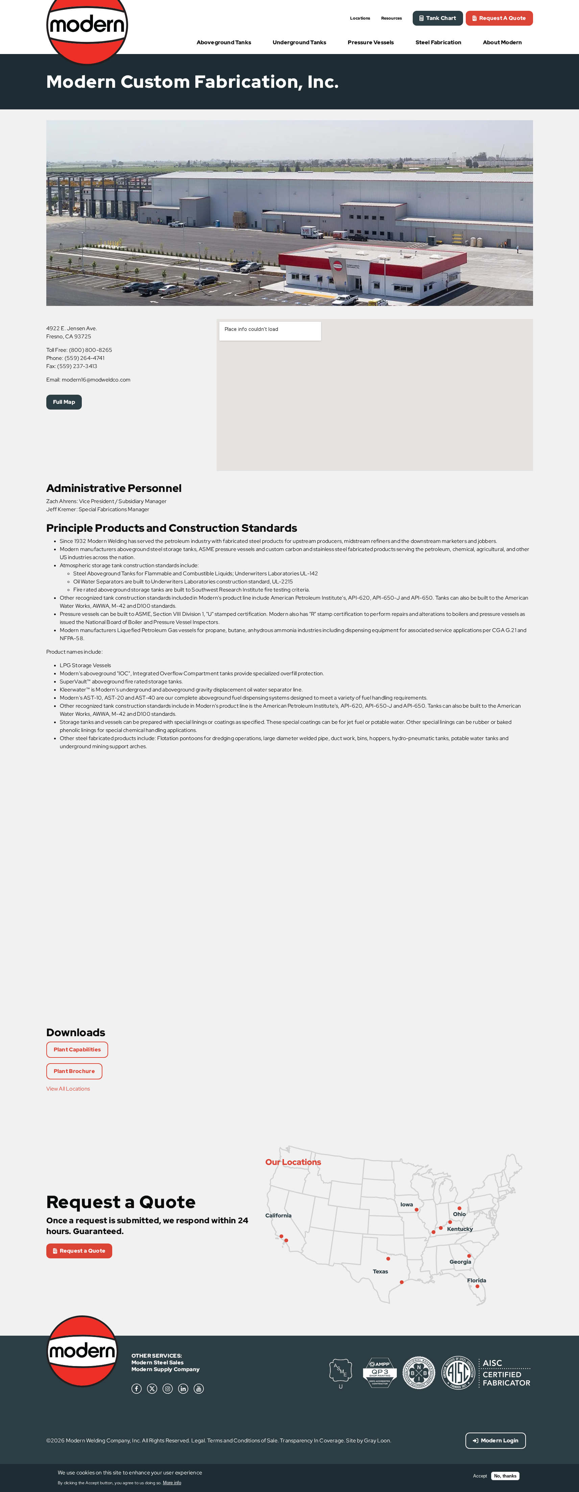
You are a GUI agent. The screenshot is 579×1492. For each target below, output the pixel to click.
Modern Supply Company (165, 1369)
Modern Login (500, 1440)
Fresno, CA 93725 (69, 336)
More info (172, 1482)
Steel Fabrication (438, 42)
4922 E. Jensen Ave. (71, 328)
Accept (480, 1475)
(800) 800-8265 (91, 350)
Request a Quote (83, 1250)
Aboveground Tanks (224, 42)
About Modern (502, 42)
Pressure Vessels (371, 42)
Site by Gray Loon (368, 1440)
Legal (198, 1440)
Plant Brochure (74, 1071)
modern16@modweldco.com (96, 379)
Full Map (64, 401)
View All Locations (68, 1088)
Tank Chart (441, 18)
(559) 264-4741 (84, 358)
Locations (360, 18)
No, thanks (505, 1475)
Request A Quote (502, 18)
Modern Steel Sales (157, 1362)
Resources (391, 18)
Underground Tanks (299, 42)
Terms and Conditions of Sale (242, 1440)
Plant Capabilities (77, 1049)
